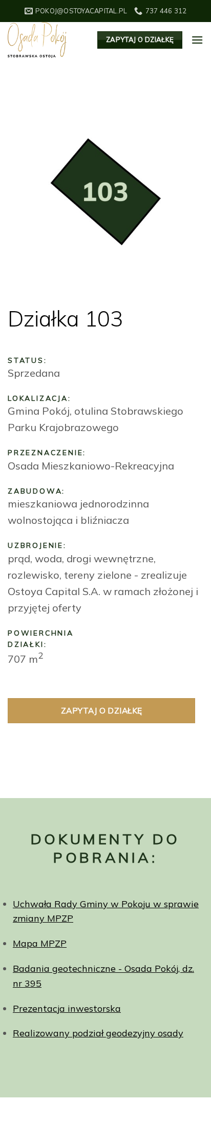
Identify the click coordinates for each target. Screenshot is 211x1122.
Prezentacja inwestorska (67, 1008)
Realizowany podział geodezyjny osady (98, 1033)
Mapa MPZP (40, 943)
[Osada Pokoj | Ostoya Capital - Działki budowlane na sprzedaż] (45, 40)
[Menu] (197, 39)
